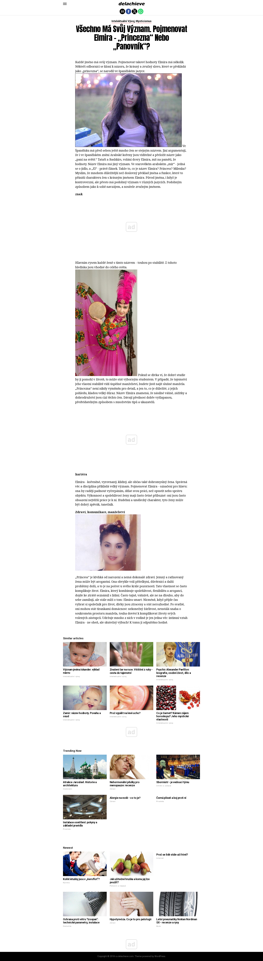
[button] (65, 4)
